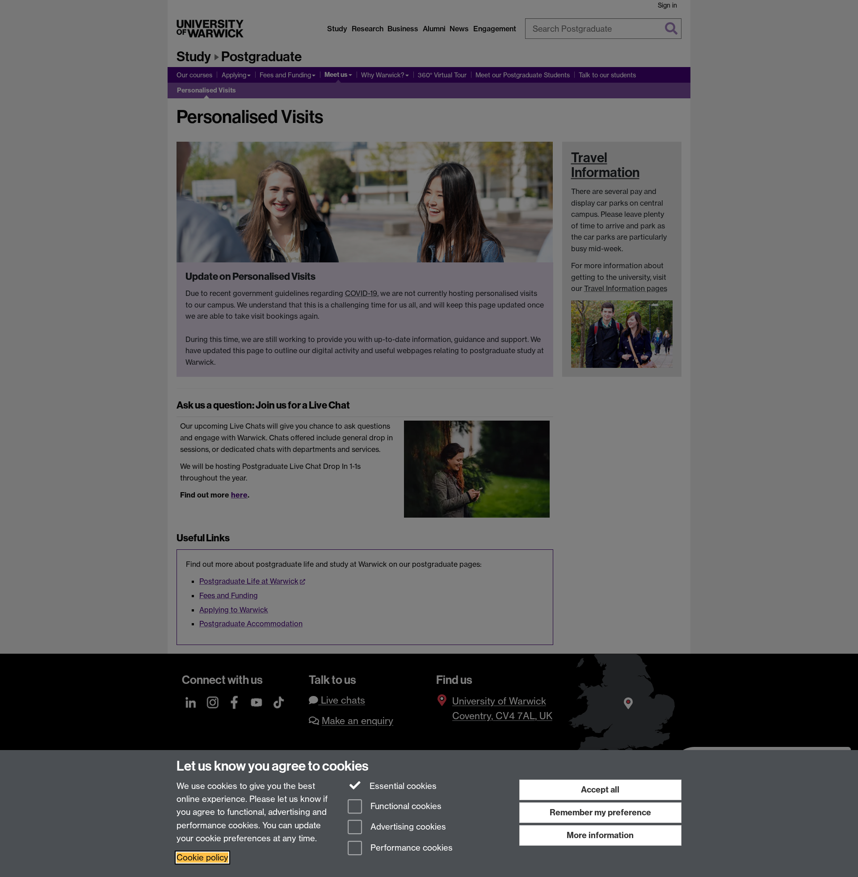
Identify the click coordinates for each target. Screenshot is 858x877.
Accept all (600, 789)
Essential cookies (402, 786)
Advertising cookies (407, 827)
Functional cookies (405, 806)
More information (600, 835)
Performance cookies (410, 848)
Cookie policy (202, 857)
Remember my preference (600, 812)
